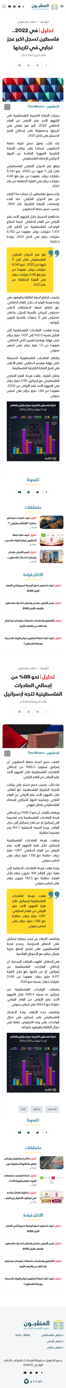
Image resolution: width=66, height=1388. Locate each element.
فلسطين (52, 1109)
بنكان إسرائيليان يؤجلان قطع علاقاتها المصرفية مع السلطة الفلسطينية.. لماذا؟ (20, 1164)
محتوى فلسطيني (27, 22)
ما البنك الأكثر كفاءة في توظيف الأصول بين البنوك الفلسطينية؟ (19, 1198)
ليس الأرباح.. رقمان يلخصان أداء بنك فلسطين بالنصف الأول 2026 (22, 557)
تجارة (23, 1109)
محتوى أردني (55, 1341)
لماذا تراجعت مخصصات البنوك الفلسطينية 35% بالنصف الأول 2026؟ (20, 1181)
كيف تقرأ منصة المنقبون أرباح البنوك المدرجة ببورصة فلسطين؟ (20, 540)
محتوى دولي (55, 1347)
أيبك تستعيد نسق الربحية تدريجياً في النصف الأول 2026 (33, 588)
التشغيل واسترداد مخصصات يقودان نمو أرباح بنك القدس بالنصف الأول (33, 623)
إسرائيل (36, 1109)
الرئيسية (44, 22)
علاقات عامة (22, 1335)
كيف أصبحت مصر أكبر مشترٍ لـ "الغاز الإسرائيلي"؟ (21, 521)
